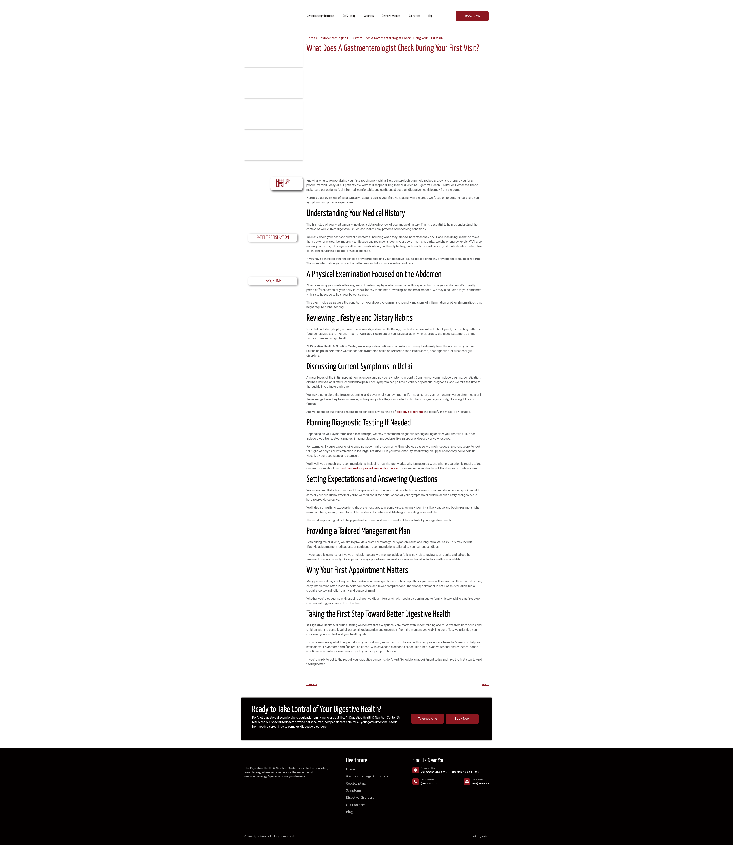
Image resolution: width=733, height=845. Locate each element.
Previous (311, 684)
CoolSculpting (356, 783)
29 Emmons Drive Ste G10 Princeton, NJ (450, 771)
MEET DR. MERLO (283, 183)
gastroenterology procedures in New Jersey (369, 468)
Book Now (472, 16)
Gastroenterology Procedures (367, 776)
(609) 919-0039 (480, 783)
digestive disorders (409, 412)
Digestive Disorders (360, 797)
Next (485, 684)
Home (310, 38)
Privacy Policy (481, 836)
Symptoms (354, 790)
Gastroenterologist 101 (335, 38)
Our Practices (355, 804)
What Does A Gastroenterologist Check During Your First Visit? (392, 48)
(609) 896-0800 (429, 783)
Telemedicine (427, 718)
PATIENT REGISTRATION (272, 237)
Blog (349, 812)
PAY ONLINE (272, 281)
